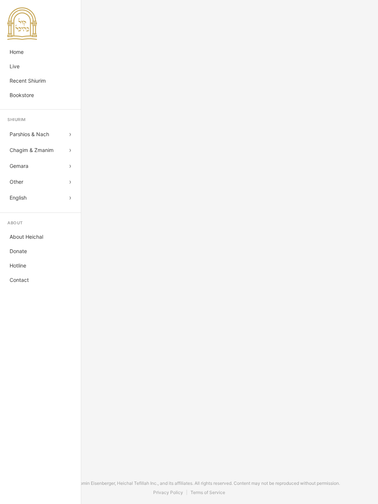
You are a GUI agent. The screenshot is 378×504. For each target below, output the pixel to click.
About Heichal (26, 237)
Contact (19, 280)
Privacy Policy (168, 492)
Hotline (18, 265)
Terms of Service (207, 492)
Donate (18, 251)
